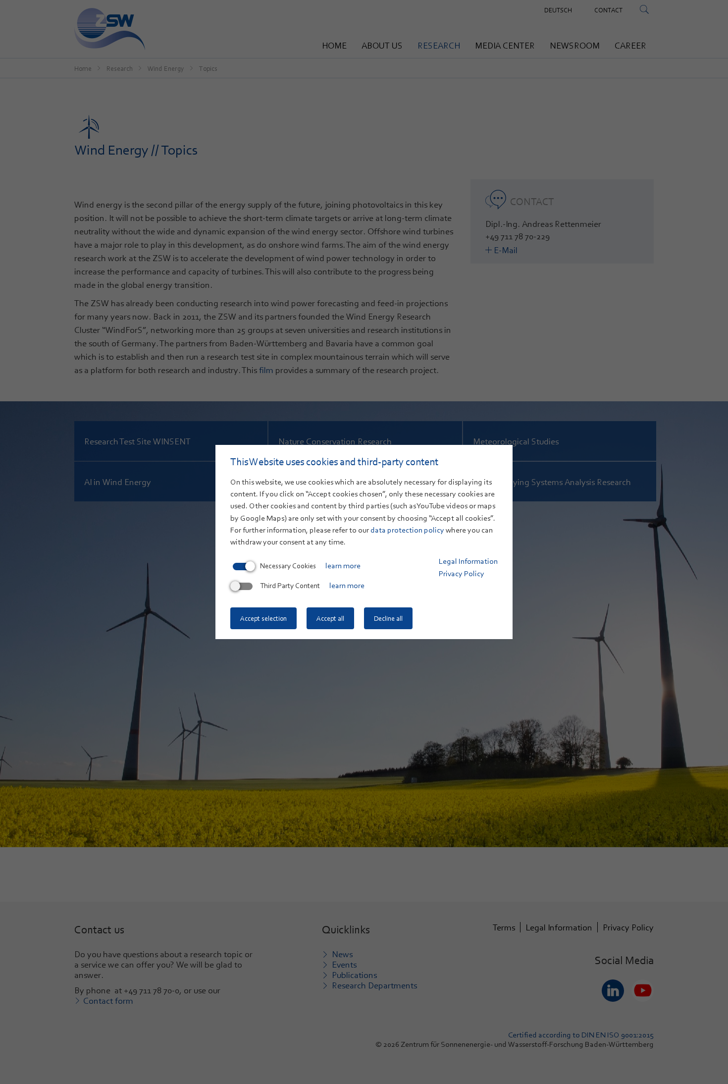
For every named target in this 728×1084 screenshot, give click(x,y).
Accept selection (263, 618)
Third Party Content (290, 585)
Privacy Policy (461, 573)
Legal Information (468, 561)
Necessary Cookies (288, 565)
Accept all (330, 618)
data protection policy (407, 530)
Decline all (388, 618)
